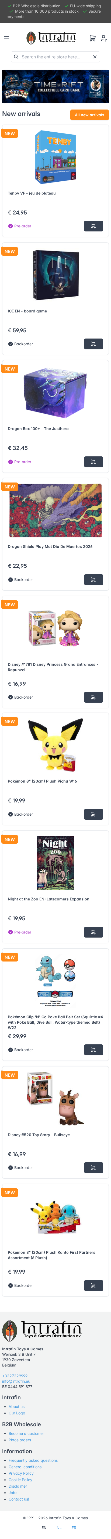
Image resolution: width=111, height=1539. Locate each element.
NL (59, 1527)
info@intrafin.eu (16, 1381)
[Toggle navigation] (6, 38)
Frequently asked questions (33, 1460)
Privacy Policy (21, 1473)
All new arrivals (89, 114)
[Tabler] (51, 38)
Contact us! (19, 1499)
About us (17, 1406)
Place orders (20, 1440)
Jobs (13, 1492)
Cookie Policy (20, 1479)
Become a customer (26, 1433)
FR (74, 1527)
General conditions (25, 1466)
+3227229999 (14, 1376)
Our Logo (17, 1413)
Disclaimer (18, 1486)
